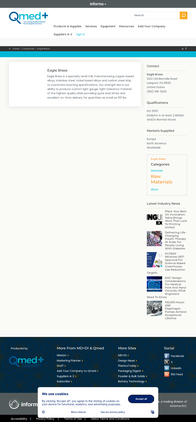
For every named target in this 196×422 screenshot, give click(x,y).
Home (16, 48)
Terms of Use (74, 419)
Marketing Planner (69, 361)
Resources (126, 26)
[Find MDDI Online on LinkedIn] (167, 368)
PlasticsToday (127, 366)
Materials (157, 171)
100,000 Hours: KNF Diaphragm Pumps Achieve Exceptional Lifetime (176, 310)
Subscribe (63, 381)
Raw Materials (161, 179)
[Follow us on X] (182, 48)
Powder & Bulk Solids (131, 376)
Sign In (80, 34)
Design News (126, 361)
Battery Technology (131, 381)
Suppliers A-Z (63, 34)
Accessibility (21, 419)
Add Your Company (151, 26)
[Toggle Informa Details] (98, 4)
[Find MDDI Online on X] (167, 362)
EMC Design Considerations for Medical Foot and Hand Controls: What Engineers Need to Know (166, 287)
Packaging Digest (129, 371)
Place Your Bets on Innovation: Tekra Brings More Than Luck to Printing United (176, 219)
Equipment (108, 26)
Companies (28, 48)
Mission (61, 355)
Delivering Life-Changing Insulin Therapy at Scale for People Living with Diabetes (175, 240)
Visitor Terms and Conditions (110, 419)
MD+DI (122, 355)
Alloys (154, 189)
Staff (60, 366)
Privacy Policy (47, 419)
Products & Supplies (68, 26)
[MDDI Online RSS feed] (167, 374)
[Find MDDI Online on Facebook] (167, 356)
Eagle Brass (43, 48)
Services (91, 26)
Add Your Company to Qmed (76, 371)
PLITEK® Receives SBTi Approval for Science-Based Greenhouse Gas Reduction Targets (166, 263)
